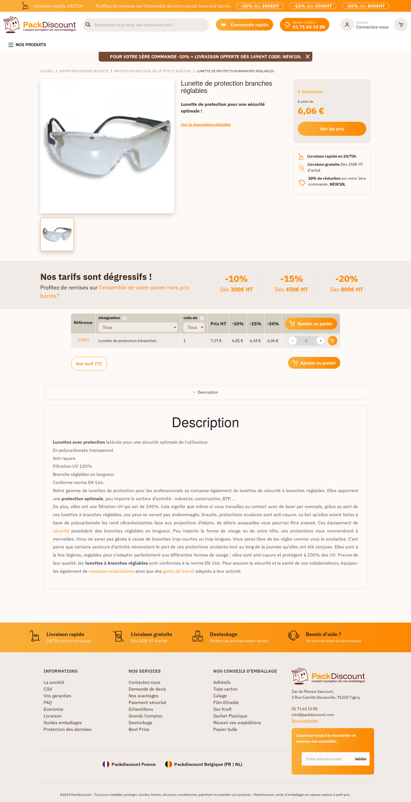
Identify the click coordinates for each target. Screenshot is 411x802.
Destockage (140, 722)
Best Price (139, 729)
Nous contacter (305, 720)
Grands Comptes (145, 716)
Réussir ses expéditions (237, 722)
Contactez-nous (144, 682)
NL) (238, 764)
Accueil (47, 71)
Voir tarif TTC (89, 363)
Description (208, 392)
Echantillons (141, 709)
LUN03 (83, 339)
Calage (220, 695)
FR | (230, 764)
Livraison (53, 716)
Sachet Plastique (230, 716)
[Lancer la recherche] (88, 25)
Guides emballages (63, 722)
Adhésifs (222, 682)
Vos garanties (57, 695)
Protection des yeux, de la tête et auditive (152, 71)
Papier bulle (225, 729)
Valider (361, 759)
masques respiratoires (111, 571)
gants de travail (178, 571)
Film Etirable (226, 702)
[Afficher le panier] (401, 24)
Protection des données (68, 729)
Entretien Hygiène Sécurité (83, 71)
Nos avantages (144, 695)
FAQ (48, 702)
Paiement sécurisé (147, 702)
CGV (48, 689)
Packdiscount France (134, 764)
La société (54, 682)
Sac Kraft (222, 709)
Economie (53, 709)
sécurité (61, 531)
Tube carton (225, 689)
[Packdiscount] (39, 24)
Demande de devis (147, 689)
